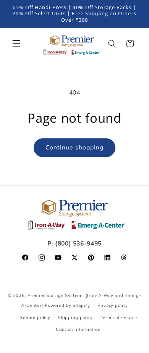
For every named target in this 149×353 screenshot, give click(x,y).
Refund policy (34, 317)
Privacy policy (112, 305)
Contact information (78, 329)
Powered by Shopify (67, 305)
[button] (16, 43)
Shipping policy (75, 317)
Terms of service (118, 317)
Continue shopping (74, 147)
